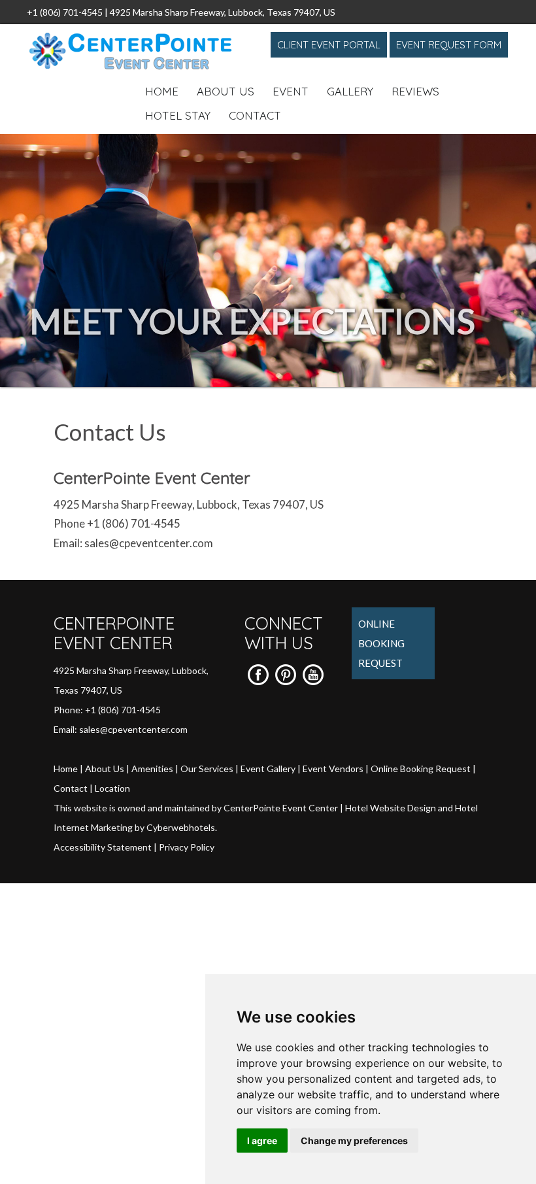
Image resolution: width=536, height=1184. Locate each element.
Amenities (152, 768)
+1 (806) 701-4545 (65, 12)
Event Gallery (268, 768)
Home (161, 91)
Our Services (206, 768)
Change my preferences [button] (354, 1140)
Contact (255, 115)
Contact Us (110, 431)
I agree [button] (262, 1140)
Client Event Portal (328, 45)
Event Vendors (333, 768)
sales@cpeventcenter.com (148, 543)
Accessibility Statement (103, 847)
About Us (225, 91)
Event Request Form (448, 45)
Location (112, 788)
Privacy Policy (186, 847)
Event (291, 91)
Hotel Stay (177, 115)
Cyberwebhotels (180, 827)
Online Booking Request (381, 643)
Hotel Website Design (390, 807)
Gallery (350, 91)
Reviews (415, 91)
